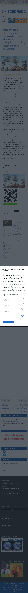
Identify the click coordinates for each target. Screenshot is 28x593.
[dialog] (14, 296)
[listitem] (14, 295)
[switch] (22, 298)
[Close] (25, 269)
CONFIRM (8, 321)
